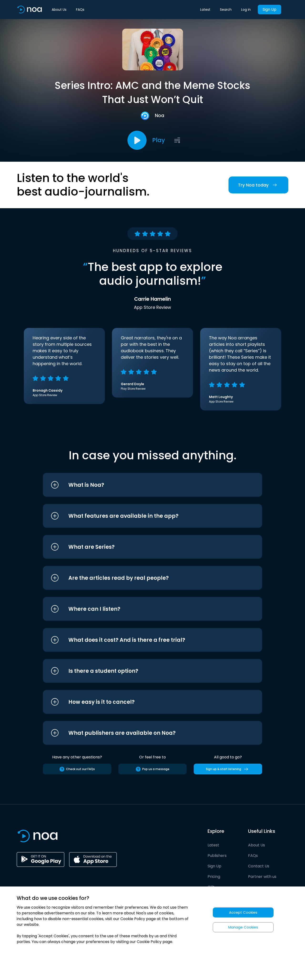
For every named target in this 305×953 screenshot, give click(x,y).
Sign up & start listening (223, 769)
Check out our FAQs (80, 769)
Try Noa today (253, 185)
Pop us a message (155, 769)
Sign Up (269, 9)
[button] (143, 485)
